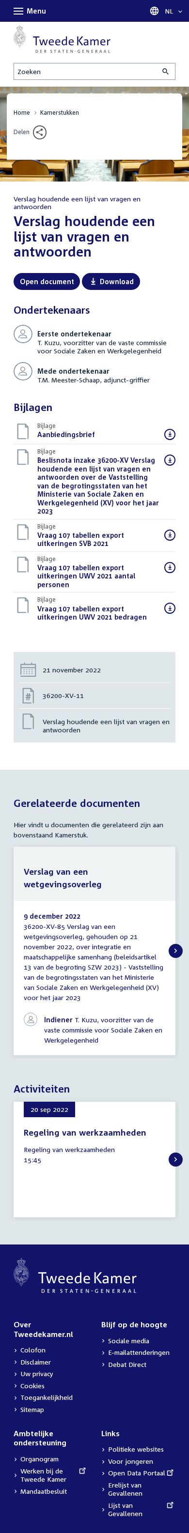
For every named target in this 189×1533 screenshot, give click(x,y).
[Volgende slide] (176, 951)
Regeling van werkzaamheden (85, 1132)
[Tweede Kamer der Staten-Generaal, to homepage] (62, 39)
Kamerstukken (59, 112)
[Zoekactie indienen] (166, 71)
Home (22, 112)
